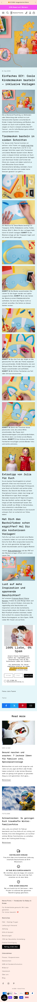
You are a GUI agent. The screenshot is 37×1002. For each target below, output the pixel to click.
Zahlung (5, 929)
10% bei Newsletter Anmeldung (13, 939)
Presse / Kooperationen (10, 957)
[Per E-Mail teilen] (31, 705)
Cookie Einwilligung (9, 942)
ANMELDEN (28, 676)
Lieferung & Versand (9, 925)
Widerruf (5, 968)
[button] (4, 997)
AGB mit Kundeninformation (12, 964)
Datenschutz (6, 961)
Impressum (6, 971)
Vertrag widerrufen (11, 947)
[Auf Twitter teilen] (14, 705)
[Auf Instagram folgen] (8, 983)
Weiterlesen (6, 780)
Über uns (5, 974)
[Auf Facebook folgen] (3, 983)
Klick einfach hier (14, 551)
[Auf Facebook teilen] (6, 705)
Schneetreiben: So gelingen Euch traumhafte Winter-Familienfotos (18, 821)
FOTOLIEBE (6, 814)
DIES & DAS (6, 748)
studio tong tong (27, 145)
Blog (3, 978)
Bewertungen (7, 936)
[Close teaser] (8, 994)
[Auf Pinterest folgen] (14, 983)
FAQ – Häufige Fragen (10, 922)
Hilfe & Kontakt (7, 932)
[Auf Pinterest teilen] (23, 705)
